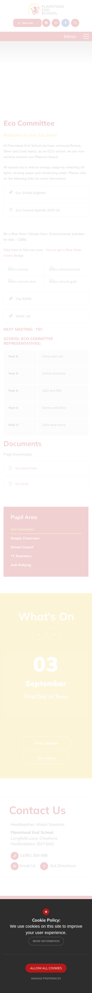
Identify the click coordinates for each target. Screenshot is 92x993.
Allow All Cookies (46, 968)
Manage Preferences (46, 978)
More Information (46, 941)
